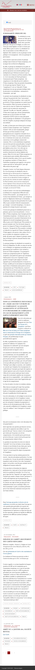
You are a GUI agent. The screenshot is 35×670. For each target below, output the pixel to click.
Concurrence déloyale (19, 638)
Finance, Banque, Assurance (11, 603)
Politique (21, 287)
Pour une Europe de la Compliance (25, 324)
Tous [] (9, 22)
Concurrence (8, 611)
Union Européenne (17, 290)
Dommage (7, 641)
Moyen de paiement (10, 613)
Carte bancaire (25, 608)
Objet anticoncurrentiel (12, 616)
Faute (14, 524)
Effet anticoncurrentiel (22, 611)
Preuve (6, 290)
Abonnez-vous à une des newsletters (18, 10)
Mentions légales (18, 668)
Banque (15, 608)
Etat (14, 287)
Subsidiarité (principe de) (14, 33)
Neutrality (23, 524)
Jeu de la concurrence (20, 641)
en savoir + (7, 287)
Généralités (7, 282)
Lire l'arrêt (6, 634)
